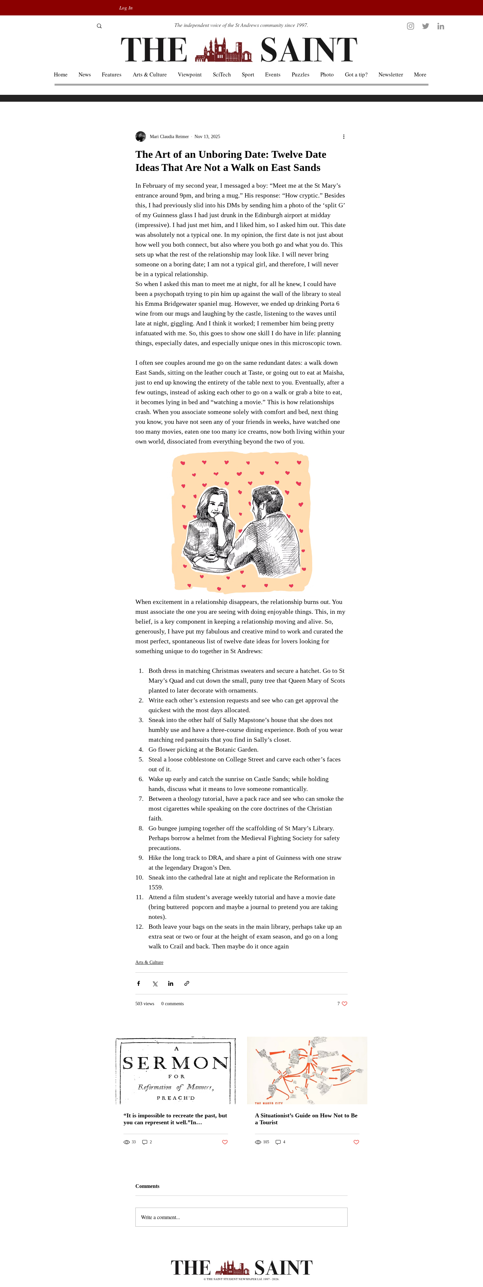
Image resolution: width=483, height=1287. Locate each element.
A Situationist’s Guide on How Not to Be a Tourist (306, 1119)
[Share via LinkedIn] (171, 983)
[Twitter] (425, 26)
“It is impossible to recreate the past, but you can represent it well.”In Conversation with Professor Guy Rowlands (175, 1119)
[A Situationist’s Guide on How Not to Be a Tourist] (307, 1070)
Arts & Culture (149, 962)
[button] (420, 74)
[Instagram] (410, 26)
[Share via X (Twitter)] (154, 983)
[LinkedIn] (441, 26)
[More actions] (344, 136)
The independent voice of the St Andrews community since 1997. (241, 24)
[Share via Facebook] (138, 983)
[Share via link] (187, 983)
